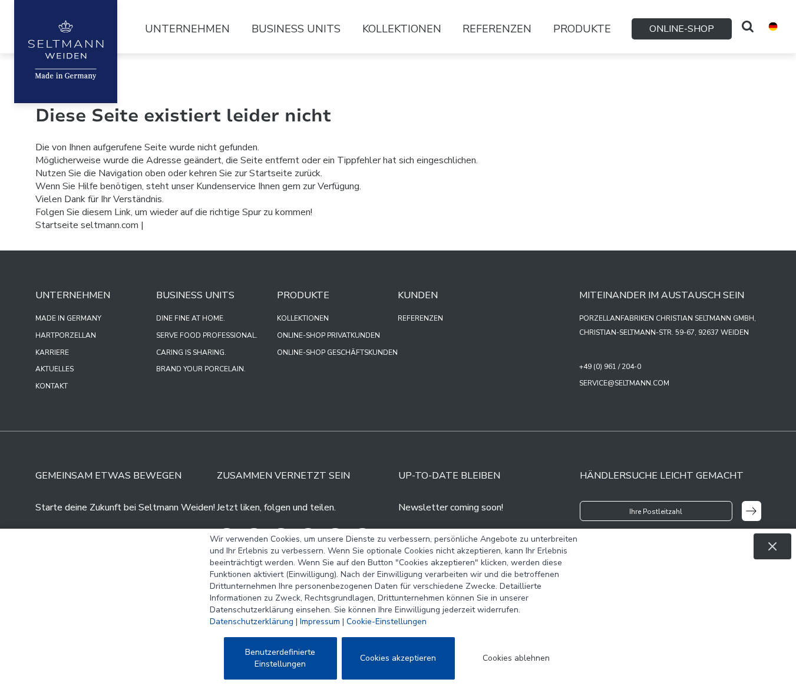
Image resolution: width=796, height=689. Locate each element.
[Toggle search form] (747, 26)
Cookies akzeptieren (398, 658)
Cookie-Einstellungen (386, 621)
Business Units (296, 29)
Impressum (320, 621)
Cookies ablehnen (516, 658)
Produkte (582, 29)
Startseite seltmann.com (86, 225)
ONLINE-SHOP (681, 28)
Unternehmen (187, 29)
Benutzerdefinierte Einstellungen (280, 658)
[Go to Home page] (65, 51)
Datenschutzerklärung (251, 621)
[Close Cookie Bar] (772, 546)
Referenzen (497, 29)
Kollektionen (401, 29)
